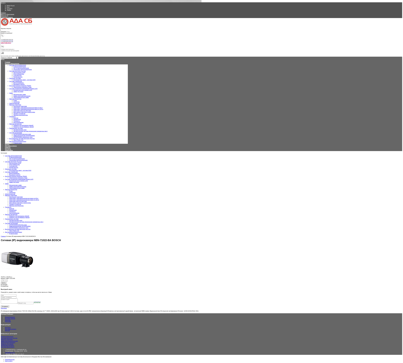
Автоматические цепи (15, 220)
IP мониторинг (13, 233)
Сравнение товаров (7, 17)
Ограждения (13, 210)
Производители (9, 359)
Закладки (7, 320)
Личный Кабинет (10, 317)
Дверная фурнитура (11, 189)
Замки (7, 183)
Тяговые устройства (15, 204)
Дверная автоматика (11, 214)
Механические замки (15, 185)
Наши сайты (9, 150)
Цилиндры (12, 192)
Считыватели (13, 166)
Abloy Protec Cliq (14, 230)
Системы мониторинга (7, 347)
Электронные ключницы (8, 342)
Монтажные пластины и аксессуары (20, 203)
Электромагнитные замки (17, 188)
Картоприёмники (14, 213)
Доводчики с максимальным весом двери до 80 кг (23, 198)
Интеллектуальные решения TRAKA (16, 176)
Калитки (11, 208)
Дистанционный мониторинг (13, 232)
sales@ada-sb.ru (10, 352)
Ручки (11, 191)
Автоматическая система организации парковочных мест (26, 222)
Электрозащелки (10, 194)
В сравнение (4, 286)
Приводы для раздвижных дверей (19, 217)
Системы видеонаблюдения (13, 156)
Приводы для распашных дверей (19, 216)
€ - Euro (7, 7)
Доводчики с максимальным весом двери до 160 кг (24, 200)
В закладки (4, 284)
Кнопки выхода (13, 167)
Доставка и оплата (11, 146)
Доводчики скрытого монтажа (18, 201)
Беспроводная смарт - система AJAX (20, 170)
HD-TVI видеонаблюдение (17, 158)
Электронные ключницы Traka (18, 178)
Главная (3, 13)
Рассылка (8, 321)
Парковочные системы (12, 219)
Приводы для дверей (7, 344)
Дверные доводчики (11, 195)
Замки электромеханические (17, 186)
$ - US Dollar (8, 8)
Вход (2, 14)
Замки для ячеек (14, 182)
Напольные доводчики (16, 197)
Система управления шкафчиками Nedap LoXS (19, 179)
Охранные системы (11, 169)
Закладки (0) (4, 16)
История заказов (10, 318)
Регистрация (10, 14)
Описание (4, 308)
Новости (7, 147)
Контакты (8, 149)
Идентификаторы (14, 164)
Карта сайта (8, 361)
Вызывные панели (14, 175)
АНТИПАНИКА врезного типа (18, 225)
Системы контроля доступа (13, 161)
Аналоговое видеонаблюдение (18, 160)
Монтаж (7, 330)
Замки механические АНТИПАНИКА (20, 226)
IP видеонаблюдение (15, 157)
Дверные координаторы (16, 205)
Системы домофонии (11, 172)
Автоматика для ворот (7, 345)
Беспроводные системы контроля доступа (17, 229)
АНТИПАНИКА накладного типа (18, 228)
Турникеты (8, 207)
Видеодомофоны (14, 173)
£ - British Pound (9, 6)
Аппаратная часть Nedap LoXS (18, 181)
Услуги (7, 144)
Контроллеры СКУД (15, 163)
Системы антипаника (11, 223)
